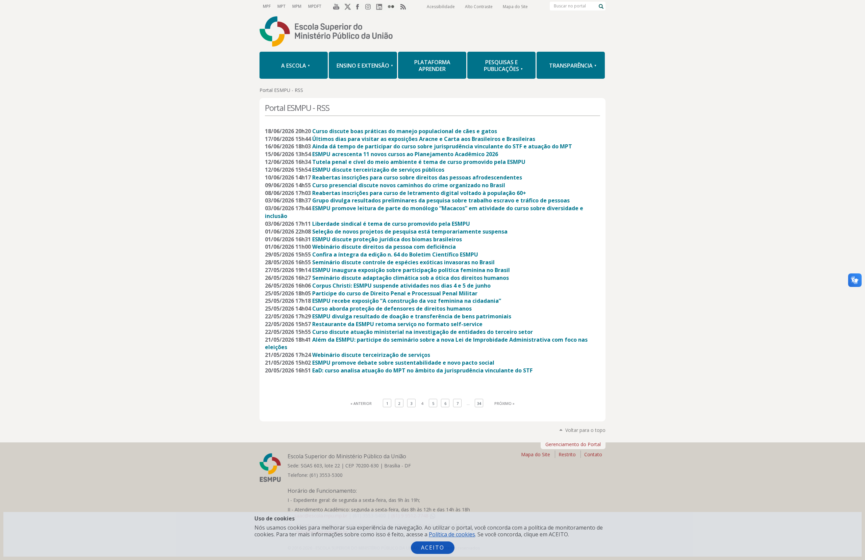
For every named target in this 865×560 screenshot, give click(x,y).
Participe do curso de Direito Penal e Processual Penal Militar (394, 293)
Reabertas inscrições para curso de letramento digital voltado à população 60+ (419, 193)
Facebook (358, 6)
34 (479, 403)
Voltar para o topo (585, 430)
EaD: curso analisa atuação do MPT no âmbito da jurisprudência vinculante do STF (422, 370)
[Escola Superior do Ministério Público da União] (433, 32)
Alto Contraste (479, 6)
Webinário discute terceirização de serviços (371, 355)
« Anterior (361, 403)
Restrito (567, 454)
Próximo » (504, 403)
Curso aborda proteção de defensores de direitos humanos (392, 308)
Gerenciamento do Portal (573, 444)
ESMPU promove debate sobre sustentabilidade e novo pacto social (403, 362)
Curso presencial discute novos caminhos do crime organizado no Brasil (408, 185)
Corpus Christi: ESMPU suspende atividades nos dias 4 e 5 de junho (401, 285)
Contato (593, 454)
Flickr (393, 6)
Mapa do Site (515, 6)
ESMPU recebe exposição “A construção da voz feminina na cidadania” (406, 301)
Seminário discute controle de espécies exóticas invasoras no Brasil (403, 262)
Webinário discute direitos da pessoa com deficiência (384, 246)
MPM (296, 6)
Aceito (432, 547)
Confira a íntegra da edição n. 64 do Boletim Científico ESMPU (395, 254)
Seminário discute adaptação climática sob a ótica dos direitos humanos (410, 278)
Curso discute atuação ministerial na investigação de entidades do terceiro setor (422, 332)
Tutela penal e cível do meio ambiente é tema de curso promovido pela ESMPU (418, 162)
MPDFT (314, 6)
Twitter (347, 6)
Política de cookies (452, 534)
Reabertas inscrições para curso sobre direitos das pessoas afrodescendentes (417, 177)
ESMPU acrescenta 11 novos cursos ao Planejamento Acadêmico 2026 (405, 154)
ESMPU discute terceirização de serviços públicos (378, 169)
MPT (281, 6)
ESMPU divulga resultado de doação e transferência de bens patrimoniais (411, 316)
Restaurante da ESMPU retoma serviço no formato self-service (397, 324)
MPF (267, 6)
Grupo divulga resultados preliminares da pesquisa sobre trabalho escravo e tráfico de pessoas (441, 200)
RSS (404, 6)
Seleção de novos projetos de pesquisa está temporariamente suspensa (410, 231)
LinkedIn (381, 6)
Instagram (370, 6)
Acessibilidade (441, 6)
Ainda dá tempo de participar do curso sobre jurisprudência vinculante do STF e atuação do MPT (442, 146)
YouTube (335, 6)
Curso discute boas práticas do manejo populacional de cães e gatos (404, 131)
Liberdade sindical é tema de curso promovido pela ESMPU (391, 223)
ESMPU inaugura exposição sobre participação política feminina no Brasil (411, 270)
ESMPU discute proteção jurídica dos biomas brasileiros (387, 239)
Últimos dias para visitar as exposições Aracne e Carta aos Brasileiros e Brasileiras (423, 139)
